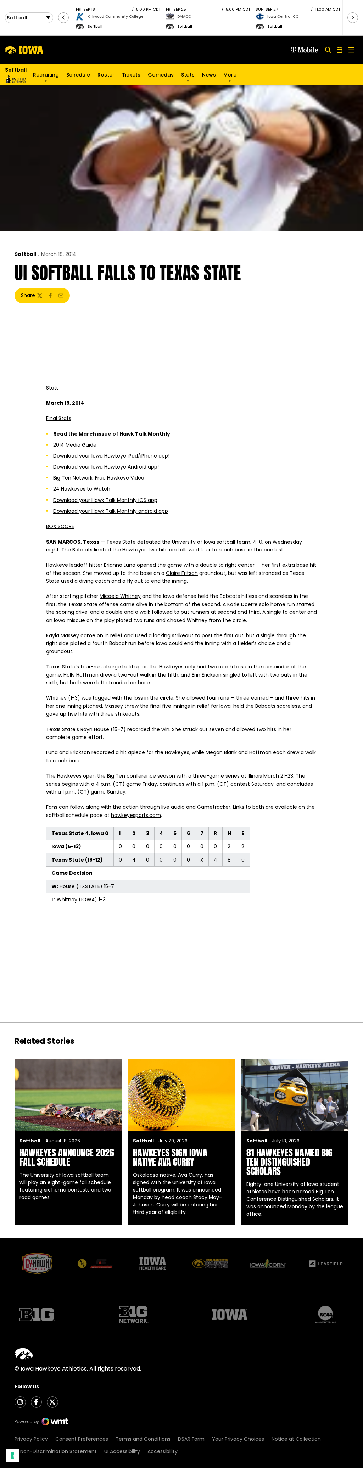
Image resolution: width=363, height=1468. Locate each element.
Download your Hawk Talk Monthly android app (110, 511)
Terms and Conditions (143, 1438)
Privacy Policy (31, 1438)
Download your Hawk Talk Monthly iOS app (105, 500)
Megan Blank (221, 752)
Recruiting (46, 74)
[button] (63, 17)
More (229, 74)
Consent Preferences (81, 1438)
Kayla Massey (62, 635)
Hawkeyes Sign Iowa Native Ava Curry (170, 1157)
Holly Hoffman (81, 674)
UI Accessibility (122, 1451)
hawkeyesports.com (136, 815)
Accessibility (162, 1451)
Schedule (78, 74)
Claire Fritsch (182, 573)
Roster (106, 74)
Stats (188, 74)
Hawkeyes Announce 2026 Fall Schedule (66, 1157)
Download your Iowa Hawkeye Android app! (106, 466)
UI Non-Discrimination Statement (56, 1451)
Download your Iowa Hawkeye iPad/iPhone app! (111, 455)
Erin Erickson (207, 674)
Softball (25, 254)
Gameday (161, 74)
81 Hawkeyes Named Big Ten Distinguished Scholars (289, 1161)
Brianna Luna (119, 564)
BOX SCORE (60, 526)
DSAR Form (191, 1438)
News (209, 74)
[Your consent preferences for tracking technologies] (12, 1455)
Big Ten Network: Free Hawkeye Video (98, 477)
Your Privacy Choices (238, 1438)
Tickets (131, 76)
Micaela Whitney (120, 596)
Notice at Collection (296, 1438)
